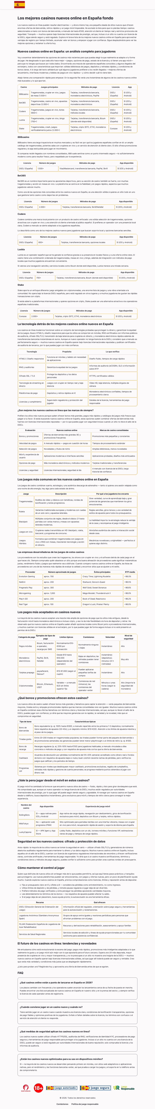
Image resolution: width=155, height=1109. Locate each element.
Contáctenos (62, 1104)
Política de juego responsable (84, 1104)
